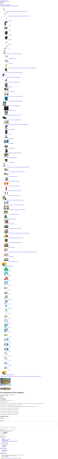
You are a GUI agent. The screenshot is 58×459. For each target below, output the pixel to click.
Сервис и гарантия (5, 440)
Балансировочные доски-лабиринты (35, 376)
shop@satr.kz (2, 2)
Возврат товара (4, 445)
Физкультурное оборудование (25, 376)
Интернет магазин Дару (4, 0)
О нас (3, 438)
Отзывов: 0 (6, 400)
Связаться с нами (4, 444)
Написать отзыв (10, 400)
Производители (4, 450)
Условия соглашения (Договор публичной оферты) (10, 441)
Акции (3, 451)
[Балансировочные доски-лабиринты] (5, 386)
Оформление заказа (15, 5)
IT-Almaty (10, 458)
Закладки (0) (5, 5)
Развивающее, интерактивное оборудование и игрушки (11, 376)
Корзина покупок (9, 5)
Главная (1, 5)
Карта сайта (4, 446)
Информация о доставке (6, 439)
